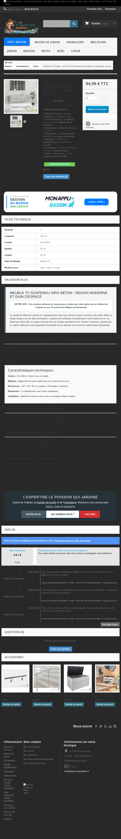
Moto (45, 51)
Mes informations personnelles (38, 759)
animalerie (70, 502)
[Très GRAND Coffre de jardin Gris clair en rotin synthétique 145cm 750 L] (78, 678)
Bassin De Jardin (47, 42)
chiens (49, 506)
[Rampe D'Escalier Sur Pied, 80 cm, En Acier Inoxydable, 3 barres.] (47, 678)
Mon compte (32, 742)
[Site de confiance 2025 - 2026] (28, 789)
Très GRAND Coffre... (75, 696)
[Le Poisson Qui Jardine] (21, 26)
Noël (61, 51)
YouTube (89, 514)
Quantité (90, 93)
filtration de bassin (60, 423)
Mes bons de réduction (34, 763)
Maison (29, 51)
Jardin (12, 51)
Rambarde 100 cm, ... (12, 696)
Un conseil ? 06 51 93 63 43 (56, 106)
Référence (48, 101)
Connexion (110, 9)
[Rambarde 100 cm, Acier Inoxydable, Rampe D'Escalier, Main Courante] (15, 678)
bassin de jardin (46, 502)
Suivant (24, 121)
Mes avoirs (28, 751)
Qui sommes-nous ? (62, 514)
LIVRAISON (9, 761)
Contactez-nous (94, 9)
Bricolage (98, 42)
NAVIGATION (10, 776)
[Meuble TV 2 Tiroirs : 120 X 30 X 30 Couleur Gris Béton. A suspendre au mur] (16, 121)
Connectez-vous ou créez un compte (73, 540)
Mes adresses (30, 755)
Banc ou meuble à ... (105, 696)
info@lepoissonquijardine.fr (76, 771)
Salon (35, 66)
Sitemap (8, 819)
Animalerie (75, 42)
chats (57, 506)
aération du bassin (82, 423)
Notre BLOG (33, 514)
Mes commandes (31, 747)
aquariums (69, 506)
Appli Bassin (16, 42)
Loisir (75, 51)
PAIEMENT (9, 772)
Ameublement (22, 66)
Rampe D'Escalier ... (43, 696)
